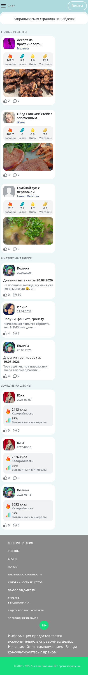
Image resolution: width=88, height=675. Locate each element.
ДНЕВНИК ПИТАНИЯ (20, 543)
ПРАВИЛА (32, 618)
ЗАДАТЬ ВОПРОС (18, 610)
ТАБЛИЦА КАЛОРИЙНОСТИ (25, 574)
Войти (77, 5)
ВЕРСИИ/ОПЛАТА (18, 602)
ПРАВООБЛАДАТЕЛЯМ (21, 590)
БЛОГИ (12, 558)
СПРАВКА (13, 598)
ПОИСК (12, 566)
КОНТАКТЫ (37, 610)
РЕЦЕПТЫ (13, 550)
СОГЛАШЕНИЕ (16, 618)
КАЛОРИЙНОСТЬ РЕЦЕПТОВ (25, 582)
